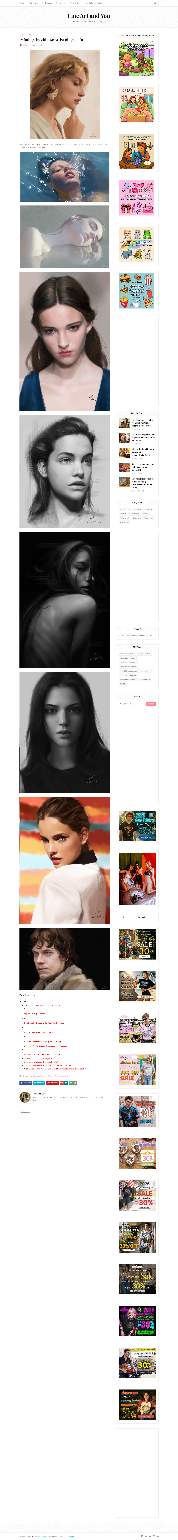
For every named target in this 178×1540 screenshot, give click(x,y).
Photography (125, 518)
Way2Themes (41, 1536)
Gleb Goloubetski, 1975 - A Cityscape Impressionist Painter (143, 452)
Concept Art (137, 509)
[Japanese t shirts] (137, 1252)
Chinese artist (39, 1076)
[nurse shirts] (137, 1168)
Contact (141, 917)
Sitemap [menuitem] (48, 3)
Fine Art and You (89, 15)
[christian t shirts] (137, 1210)
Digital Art (149, 509)
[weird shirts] (137, 1335)
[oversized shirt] (137, 959)
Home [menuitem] (22, 3)
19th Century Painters (128, 667)
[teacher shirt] (137, 1084)
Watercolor (148, 518)
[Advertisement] (137, 361)
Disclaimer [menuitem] (60, 3)
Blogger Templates (67, 1536)
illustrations (124, 522)
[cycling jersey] (137, 1377)
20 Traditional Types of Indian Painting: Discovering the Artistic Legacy (143, 483)
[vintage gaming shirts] (137, 1126)
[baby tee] (137, 1042)
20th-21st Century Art (128, 675)
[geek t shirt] (137, 840)
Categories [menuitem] (34, 3)
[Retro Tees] (137, 1419)
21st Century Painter (127, 680)
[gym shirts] (137, 1001)
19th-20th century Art (128, 671)
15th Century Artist (127, 654)
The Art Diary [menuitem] (75, 3)
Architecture (125, 509)
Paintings (66, 1076)
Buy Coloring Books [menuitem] (93, 3)
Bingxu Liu (27, 1076)
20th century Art (145, 671)
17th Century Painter (127, 658)
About (121, 917)
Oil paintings (134, 514)
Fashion (123, 514)
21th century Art (144, 680)
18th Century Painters (128, 662)
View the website (27, 995)
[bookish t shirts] (137, 1293)
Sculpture (137, 518)
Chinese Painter (54, 1076)
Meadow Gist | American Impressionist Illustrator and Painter (143, 437)
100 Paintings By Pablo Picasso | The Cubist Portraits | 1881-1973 (142, 423)
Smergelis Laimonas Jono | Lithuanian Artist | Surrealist (143, 467)
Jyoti (27, 45)
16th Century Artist (144, 654)
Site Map (123, 684)
